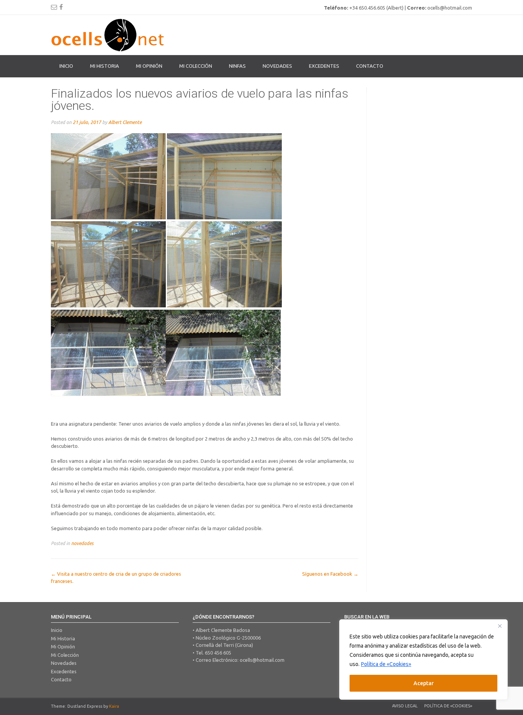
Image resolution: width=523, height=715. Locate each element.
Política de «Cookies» (386, 664)
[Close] (499, 625)
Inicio (66, 66)
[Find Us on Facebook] (61, 6)
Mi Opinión (149, 66)
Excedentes (324, 66)
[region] (423, 659)
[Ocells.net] (108, 35)
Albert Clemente (125, 122)
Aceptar (423, 683)
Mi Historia (104, 66)
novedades (82, 543)
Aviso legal (405, 706)
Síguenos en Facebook (330, 573)
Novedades (277, 66)
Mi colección (195, 66)
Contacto (369, 66)
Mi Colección (65, 655)
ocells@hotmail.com (262, 660)
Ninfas (237, 66)
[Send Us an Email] (54, 6)
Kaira (114, 706)
